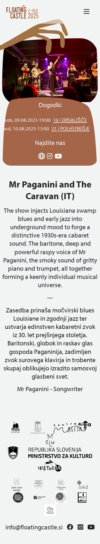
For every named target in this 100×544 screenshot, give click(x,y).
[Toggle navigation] (86, 11)
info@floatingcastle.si (34, 527)
